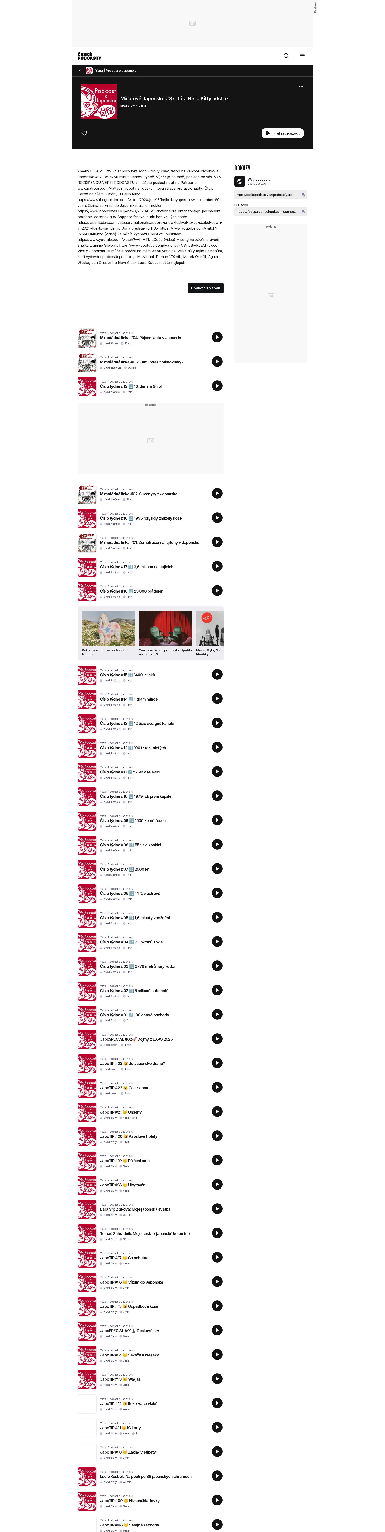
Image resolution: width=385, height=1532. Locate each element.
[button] (286, 55)
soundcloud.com (258, 183)
